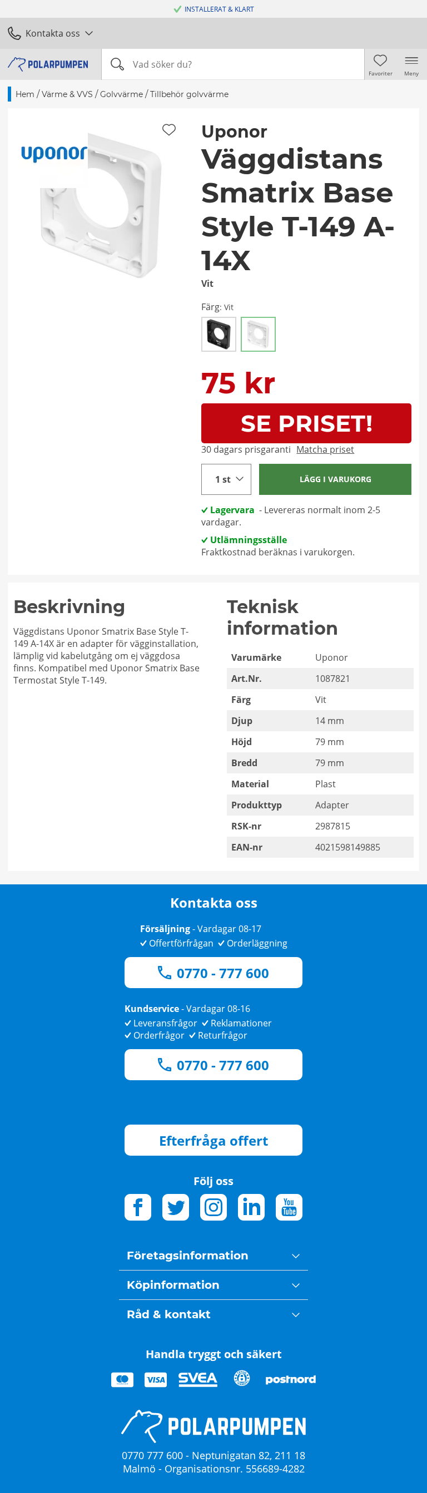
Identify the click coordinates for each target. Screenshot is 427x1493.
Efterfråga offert (213, 1140)
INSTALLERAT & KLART (219, 9)
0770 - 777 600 (223, 973)
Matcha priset (325, 449)
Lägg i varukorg (335, 479)
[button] (101, 201)
